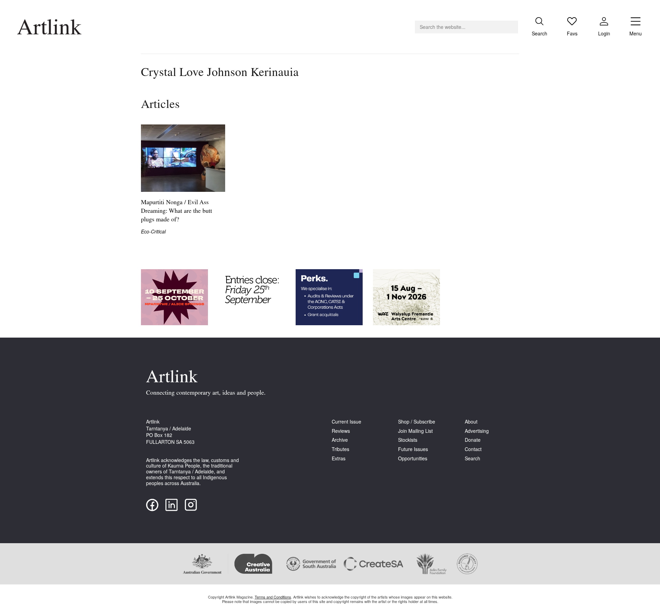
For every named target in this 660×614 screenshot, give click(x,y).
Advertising (477, 431)
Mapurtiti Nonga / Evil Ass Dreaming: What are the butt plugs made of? (176, 211)
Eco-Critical (153, 231)
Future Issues (413, 449)
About (471, 421)
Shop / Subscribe (416, 421)
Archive (340, 440)
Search (472, 458)
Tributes (340, 449)
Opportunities (412, 458)
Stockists (407, 440)
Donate (473, 440)
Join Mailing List (415, 431)
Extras (338, 458)
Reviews (341, 431)
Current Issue (346, 421)
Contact (473, 449)
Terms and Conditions (273, 597)
